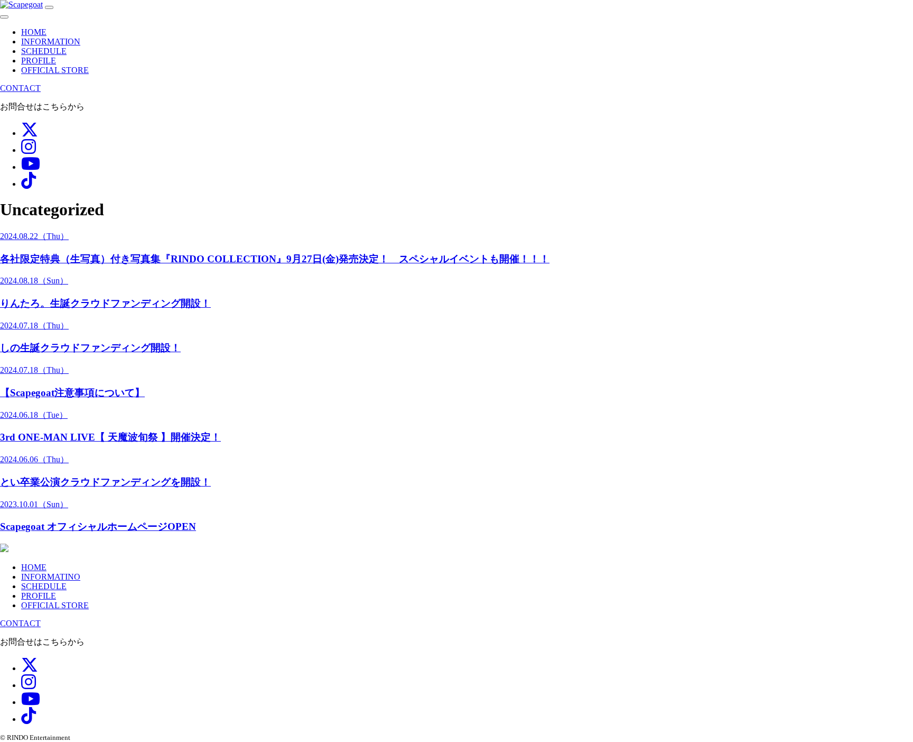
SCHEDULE (44, 51)
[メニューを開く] (49, 7)
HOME (33, 32)
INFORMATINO (50, 576)
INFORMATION (50, 41)
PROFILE (38, 60)
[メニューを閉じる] (4, 17)
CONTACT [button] (20, 88)
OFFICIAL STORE (55, 70)
